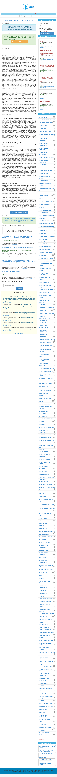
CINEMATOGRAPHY (45, 247)
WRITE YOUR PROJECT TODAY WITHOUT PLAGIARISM (46, 750)
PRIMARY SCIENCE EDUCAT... (44, 605)
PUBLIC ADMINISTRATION (44, 623)
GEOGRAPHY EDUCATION (46, 419)
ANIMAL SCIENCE (44, 173)
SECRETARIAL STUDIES (46, 662)
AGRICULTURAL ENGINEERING (43, 144)
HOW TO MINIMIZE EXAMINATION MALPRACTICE (47, 756)
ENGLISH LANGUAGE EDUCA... (45, 346)
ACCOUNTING (43, 117)
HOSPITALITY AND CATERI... (44, 463)
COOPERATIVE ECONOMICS (43, 274)
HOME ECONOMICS (44, 459)
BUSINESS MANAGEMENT (46, 226)
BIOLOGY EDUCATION (45, 201)
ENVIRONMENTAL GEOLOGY (44, 364)
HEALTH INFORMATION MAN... (46, 446)
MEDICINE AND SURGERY (46, 570)
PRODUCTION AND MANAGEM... (44, 610)
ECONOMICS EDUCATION (46, 308)
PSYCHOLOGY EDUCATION (47, 620)
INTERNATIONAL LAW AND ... (47, 509)
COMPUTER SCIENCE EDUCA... (45, 265)
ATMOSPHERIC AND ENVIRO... (45, 184)
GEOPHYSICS (43, 425)
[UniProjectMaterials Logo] (28, 7)
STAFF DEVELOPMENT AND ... (45, 689)
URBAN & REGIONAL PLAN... (45, 720)
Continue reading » (15, 244)
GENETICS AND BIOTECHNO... (43, 412)
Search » (20, 288)
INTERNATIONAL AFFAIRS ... (46, 505)
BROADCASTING (44, 213)
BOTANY (41, 207)
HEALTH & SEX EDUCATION (43, 431)
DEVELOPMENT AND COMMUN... (45, 296)
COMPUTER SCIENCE (45, 261)
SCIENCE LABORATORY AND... (46, 658)
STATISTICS (42, 693)
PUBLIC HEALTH (44, 627)
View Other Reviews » (19, 333)
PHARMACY (42, 590)
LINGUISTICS (43, 528)
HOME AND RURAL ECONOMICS (44, 455)
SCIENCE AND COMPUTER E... (47, 653)
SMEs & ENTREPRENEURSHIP (45, 665)
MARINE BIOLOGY (44, 534)
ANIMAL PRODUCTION (45, 170)
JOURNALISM (43, 518)
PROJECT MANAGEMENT (46, 614)
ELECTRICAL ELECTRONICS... (44, 331)
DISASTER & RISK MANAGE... (44, 301)
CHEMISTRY (42, 233)
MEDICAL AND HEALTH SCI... (46, 566)
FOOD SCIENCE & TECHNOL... (44, 394)
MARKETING (42, 540)
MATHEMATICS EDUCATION (43, 554)
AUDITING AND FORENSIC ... (46, 189)
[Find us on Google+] (35, 14)
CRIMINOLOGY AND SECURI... (45, 278)
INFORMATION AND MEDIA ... (47, 488)
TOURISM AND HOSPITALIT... (43, 716)
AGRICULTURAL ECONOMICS (43, 140)
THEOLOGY (42, 712)
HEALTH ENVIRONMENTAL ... (47, 441)
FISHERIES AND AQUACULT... (43, 387)
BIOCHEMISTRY (43, 196)
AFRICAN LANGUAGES (45, 131)
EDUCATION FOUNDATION (46, 313)
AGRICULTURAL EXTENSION (43, 149)
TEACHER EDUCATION (45, 704)
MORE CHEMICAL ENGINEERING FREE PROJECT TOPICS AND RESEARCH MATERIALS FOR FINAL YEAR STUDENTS (20, 220)
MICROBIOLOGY (43, 572)
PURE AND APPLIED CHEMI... (45, 636)
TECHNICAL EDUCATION (46, 706)
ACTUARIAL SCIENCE (45, 123)
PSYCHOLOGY (43, 617)
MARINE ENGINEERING (46, 537)
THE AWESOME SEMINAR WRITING (45, 764)
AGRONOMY (42, 165)
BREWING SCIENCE (45, 210)
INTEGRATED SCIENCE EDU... (46, 500)
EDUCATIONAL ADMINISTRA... (43, 322)
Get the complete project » (19, 42)
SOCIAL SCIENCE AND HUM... (45, 670)
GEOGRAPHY (43, 416)
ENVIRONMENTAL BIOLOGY (44, 355)
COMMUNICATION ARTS (46, 258)
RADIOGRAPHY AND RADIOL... (45, 644)
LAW (40, 521)
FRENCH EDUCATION (45, 404)
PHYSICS (41, 596)
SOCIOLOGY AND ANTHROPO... (44, 679)
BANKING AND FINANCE (46, 193)
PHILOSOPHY (43, 593)
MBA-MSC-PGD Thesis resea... (45, 734)
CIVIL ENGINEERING (45, 249)
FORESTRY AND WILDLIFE (47, 398)
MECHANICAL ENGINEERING (43, 561)
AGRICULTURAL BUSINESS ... (47, 135)
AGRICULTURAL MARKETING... (43, 153)
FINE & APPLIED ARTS (45, 383)
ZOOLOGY (42, 730)
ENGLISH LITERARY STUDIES (45, 350)
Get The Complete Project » (19, 212)
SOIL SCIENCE (43, 683)
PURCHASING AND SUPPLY (47, 633)
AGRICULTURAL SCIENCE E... (43, 161)
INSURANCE (42, 497)
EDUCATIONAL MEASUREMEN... (44, 326)
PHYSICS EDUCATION (45, 599)
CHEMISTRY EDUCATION (46, 236)
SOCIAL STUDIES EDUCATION (44, 674)
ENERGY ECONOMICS (45, 342)
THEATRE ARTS (43, 709)
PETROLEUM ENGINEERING (43, 586)
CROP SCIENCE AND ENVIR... (45, 286)
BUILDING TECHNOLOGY (46, 216)
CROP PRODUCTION (45, 282)
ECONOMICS (42, 305)
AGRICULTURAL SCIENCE (46, 157)
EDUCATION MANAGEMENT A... (44, 317)
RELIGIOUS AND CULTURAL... (44, 648)
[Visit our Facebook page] (30, 14)
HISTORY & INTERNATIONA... (44, 451)
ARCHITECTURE (44, 181)
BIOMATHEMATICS (44, 204)
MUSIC (41, 575)
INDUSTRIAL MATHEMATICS (43, 481)
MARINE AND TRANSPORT (47, 531)
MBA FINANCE (43, 558)
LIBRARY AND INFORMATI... (43, 525)
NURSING (41, 578)
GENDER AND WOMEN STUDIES (45, 408)
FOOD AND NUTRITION (45, 391)
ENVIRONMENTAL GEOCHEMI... (44, 360)
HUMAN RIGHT (43, 471)
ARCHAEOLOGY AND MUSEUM (45, 177)
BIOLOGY (41, 199)
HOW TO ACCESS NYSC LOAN (46, 753)
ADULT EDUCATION (44, 126)
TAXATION (42, 701)
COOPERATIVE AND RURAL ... (45, 269)
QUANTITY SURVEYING (46, 640)
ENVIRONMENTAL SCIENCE (47, 368)
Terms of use (42, 771)
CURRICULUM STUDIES (46, 290)
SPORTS (41, 686)
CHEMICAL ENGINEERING (43, 230)
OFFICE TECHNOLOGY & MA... (46, 582)
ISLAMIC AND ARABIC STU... (45, 514)
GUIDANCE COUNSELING (46, 427)
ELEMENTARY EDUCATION (47, 339)
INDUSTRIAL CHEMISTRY (46, 477)
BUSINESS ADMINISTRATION (44, 219)
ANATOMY (42, 168)
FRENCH (41, 401)
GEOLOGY (42, 422)
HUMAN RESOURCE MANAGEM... (45, 467)
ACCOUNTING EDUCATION (47, 120)
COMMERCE (42, 255)
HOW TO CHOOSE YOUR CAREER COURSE (47, 747)
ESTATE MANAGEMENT (46, 371)
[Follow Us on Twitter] (32, 14)
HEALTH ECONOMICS (45, 435)
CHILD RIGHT (43, 244)
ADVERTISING (43, 128)
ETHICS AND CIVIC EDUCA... (44, 375)
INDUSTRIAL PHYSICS (45, 484)
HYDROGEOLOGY (44, 474)
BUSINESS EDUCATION (46, 223)
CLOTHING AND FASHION (46, 252)
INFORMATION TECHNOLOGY (43, 493)
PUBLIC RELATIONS (45, 630)
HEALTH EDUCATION (45, 438)
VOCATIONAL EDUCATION (46, 727)
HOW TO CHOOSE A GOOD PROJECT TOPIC (45, 760)
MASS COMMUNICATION (46, 542)
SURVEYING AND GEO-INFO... (46, 697)
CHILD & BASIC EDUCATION (43, 240)
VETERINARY (43, 724)
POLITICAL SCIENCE (45, 602)
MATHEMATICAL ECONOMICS (44, 546)
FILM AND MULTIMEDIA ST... (46, 379)
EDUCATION (42, 310)
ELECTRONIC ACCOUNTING (43, 336)
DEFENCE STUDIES (44, 293)
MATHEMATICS (43, 550)
